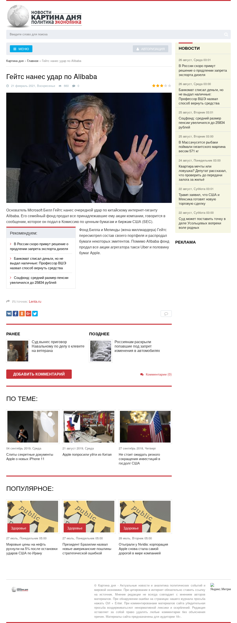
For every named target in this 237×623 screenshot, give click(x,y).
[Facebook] (15, 313)
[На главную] (44, 15)
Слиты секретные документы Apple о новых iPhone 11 (29, 456)
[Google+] (28, 313)
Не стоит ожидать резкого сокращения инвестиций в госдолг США (139, 458)
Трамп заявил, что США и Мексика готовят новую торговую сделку (199, 199)
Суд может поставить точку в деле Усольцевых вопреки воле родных (202, 223)
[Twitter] (35, 313)
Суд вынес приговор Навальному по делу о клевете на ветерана (58, 346)
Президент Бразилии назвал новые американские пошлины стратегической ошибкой (86, 548)
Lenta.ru (35, 301)
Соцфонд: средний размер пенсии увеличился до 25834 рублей (39, 280)
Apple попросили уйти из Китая (87, 454)
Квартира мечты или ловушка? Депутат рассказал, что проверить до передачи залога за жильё (203, 173)
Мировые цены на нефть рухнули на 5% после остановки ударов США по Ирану (31, 548)
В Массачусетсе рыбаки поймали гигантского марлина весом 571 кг (202, 146)
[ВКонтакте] (9, 313)
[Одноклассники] (22, 313)
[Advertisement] (203, 317)
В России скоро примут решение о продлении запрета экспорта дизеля (39, 246)
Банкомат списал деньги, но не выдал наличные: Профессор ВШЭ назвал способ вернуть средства (38, 263)
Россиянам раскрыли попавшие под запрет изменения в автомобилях (137, 346)
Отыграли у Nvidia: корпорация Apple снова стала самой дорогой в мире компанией (143, 548)
